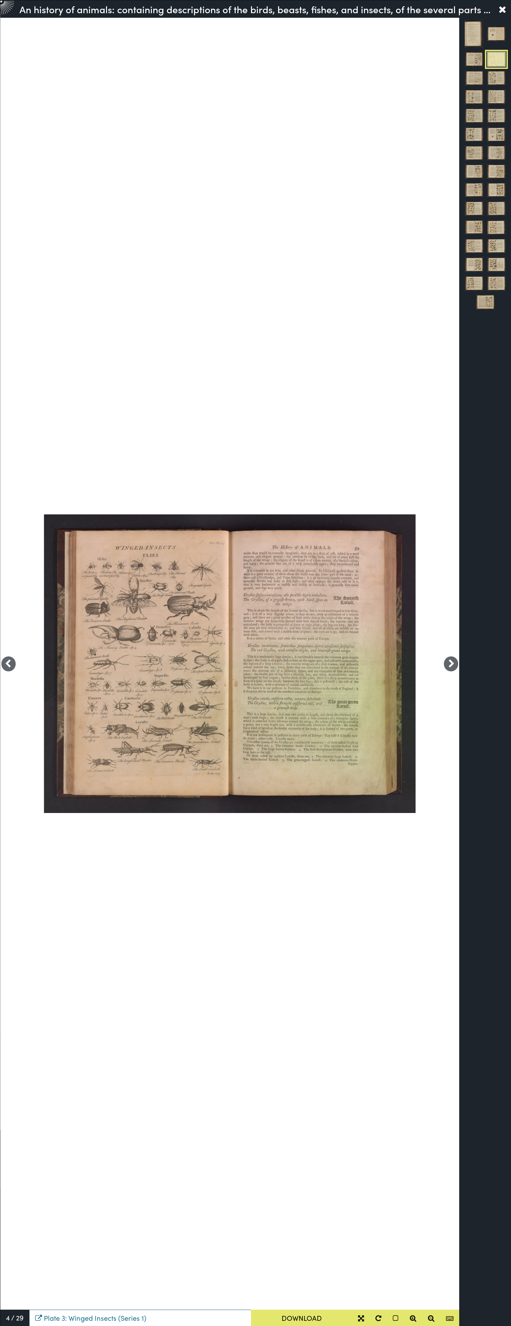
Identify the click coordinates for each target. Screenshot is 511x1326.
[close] (502, 9)
